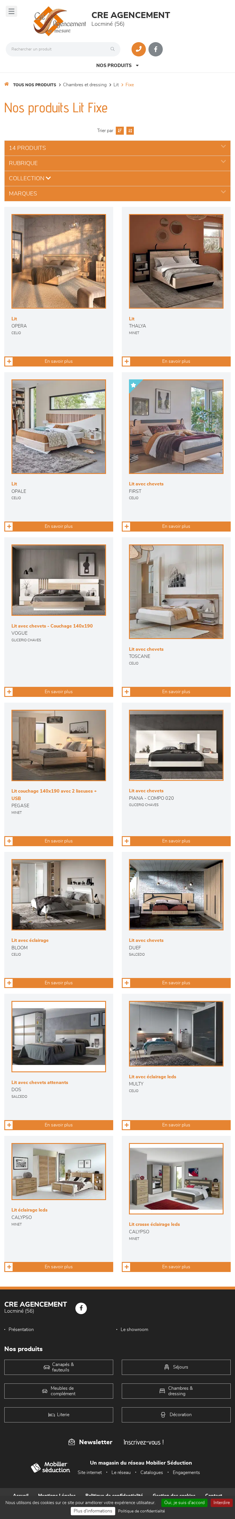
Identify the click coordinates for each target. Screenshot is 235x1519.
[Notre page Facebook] (155, 49)
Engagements (186, 1472)
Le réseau (121, 1472)
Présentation (21, 1329)
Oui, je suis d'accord (184, 1502)
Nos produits (114, 65)
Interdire (222, 1502)
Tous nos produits (34, 85)
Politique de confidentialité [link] (141, 1511)
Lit (116, 85)
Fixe (130, 85)
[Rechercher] (114, 49)
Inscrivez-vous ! (144, 1442)
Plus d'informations (93, 1511)
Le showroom (134, 1329)
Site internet (90, 1472)
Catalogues (151, 1472)
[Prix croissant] (119, 131)
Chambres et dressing (85, 85)
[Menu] (11, 11)
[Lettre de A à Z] (129, 131)
